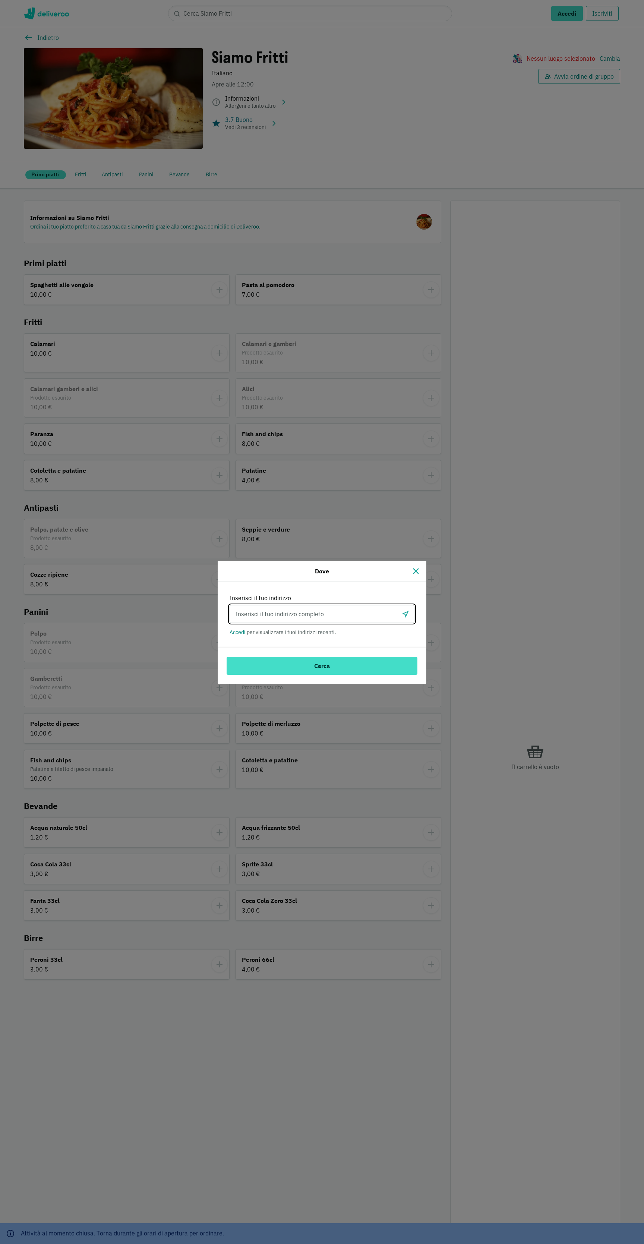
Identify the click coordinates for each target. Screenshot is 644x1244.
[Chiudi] (415, 571)
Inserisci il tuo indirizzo (260, 598)
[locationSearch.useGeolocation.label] (405, 614)
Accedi (238, 632)
